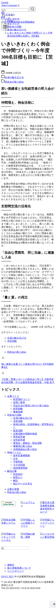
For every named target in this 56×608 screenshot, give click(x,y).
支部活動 (12, 341)
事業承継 (18, 412)
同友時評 (18, 474)
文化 (15, 458)
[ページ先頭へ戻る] (52, 604)
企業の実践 (13, 489)
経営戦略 (18, 408)
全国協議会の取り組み (25, 449)
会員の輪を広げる (16, 29)
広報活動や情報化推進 (25, 433)
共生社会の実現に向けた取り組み (31, 405)
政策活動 (18, 430)
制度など (18, 477)
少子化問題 (19, 465)
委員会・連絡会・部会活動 (27, 443)
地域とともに (14, 452)
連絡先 (10, 565)
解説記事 (12, 471)
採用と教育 (19, 402)
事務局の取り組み (22, 446)
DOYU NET (7, 576)
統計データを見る (22, 483)
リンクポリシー (15, 571)
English (4, 2)
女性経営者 (19, 440)
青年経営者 (19, 437)
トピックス (13, 23)
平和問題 (18, 461)
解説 (15, 480)
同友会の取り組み (14, 82)
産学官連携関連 (21, 455)
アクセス (10, 14)
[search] (32, 9)
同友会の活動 (14, 26)
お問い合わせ (12, 19)
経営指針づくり (21, 399)
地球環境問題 (20, 468)
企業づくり (13, 396)
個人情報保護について (19, 568)
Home (10, 20)
